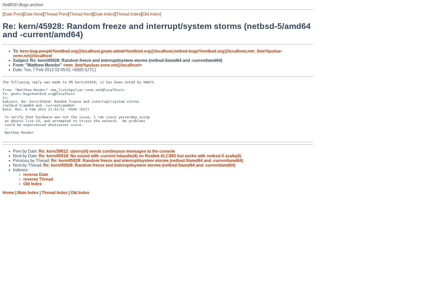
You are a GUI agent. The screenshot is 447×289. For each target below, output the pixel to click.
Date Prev (13, 14)
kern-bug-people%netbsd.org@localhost (60, 51)
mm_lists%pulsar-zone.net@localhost (102, 65)
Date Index (104, 14)
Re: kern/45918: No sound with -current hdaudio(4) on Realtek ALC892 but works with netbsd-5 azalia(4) (140, 156)
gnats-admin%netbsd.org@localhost (137, 51)
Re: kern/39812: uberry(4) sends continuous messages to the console (107, 151)
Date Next (33, 14)
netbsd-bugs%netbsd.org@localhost (210, 51)
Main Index (28, 192)
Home (8, 192)
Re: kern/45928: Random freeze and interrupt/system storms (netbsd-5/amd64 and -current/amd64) (147, 160)
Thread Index (128, 14)
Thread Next (80, 14)
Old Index (151, 14)
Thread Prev (55, 14)
